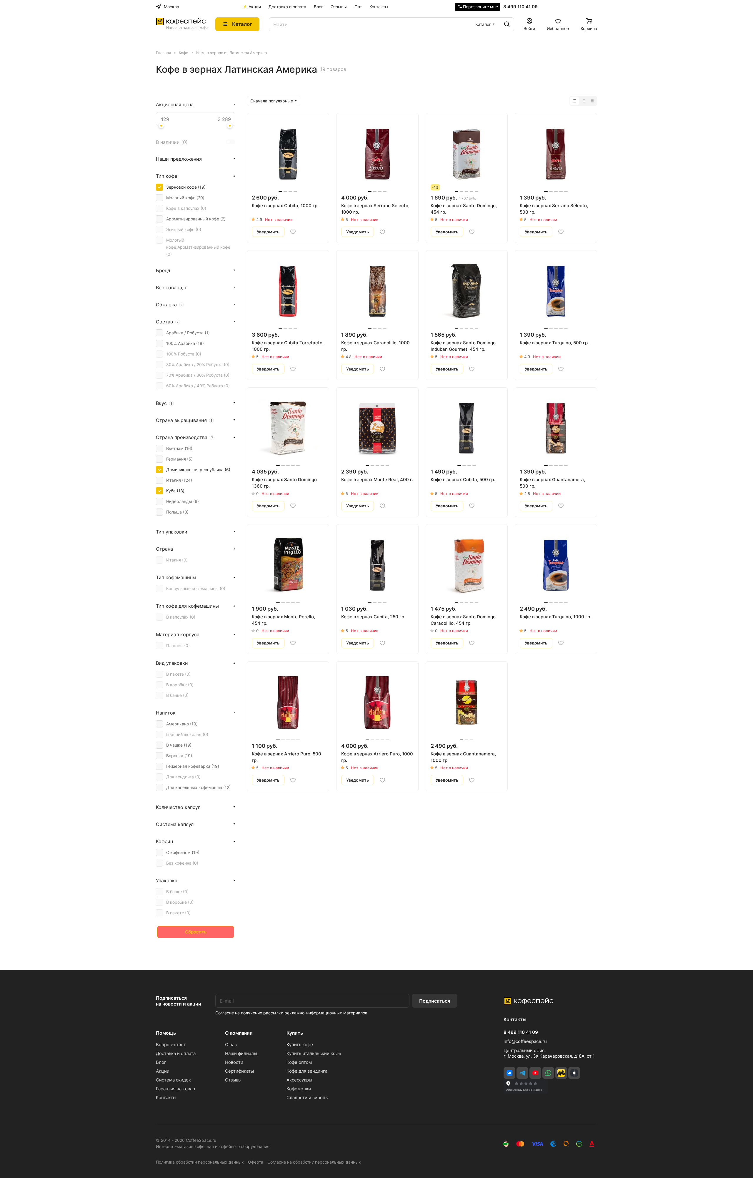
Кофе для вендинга (306, 1071)
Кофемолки (298, 1088)
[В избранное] (293, 232)
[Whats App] (548, 1073)
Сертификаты (239, 1071)
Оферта (255, 1161)
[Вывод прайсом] (592, 101)
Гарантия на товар (175, 1088)
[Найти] (506, 24)
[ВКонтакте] (509, 1073)
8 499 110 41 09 (520, 6)
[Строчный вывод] (583, 101)
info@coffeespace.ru (525, 1041)
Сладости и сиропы (307, 1097)
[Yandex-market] (561, 1073)
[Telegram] (522, 1073)
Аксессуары (299, 1080)
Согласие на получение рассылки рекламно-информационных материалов (291, 1012)
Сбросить (195, 932)
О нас (231, 1044)
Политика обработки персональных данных (200, 1161)
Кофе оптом (299, 1062)
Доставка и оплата (176, 1053)
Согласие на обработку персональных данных (314, 1161)
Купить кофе (299, 1044)
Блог (161, 1062)
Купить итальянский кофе (313, 1053)
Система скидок (173, 1080)
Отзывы (233, 1080)
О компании (239, 1033)
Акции (162, 1071)
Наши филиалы (241, 1053)
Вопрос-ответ (171, 1044)
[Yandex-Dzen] (574, 1073)
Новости (234, 1062)
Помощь (166, 1033)
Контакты (166, 1097)
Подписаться (434, 1001)
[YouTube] (535, 1073)
